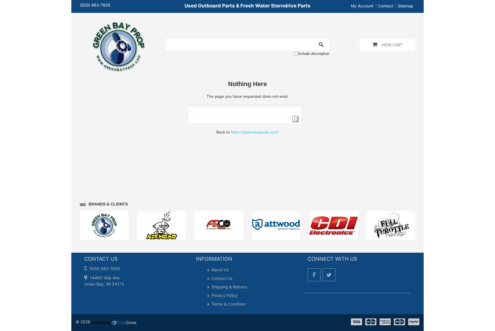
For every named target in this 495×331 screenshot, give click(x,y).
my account (362, 5)
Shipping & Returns (229, 286)
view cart (392, 45)
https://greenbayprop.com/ (255, 132)
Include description (313, 53)
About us (220, 269)
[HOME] (119, 25)
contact (385, 5)
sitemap (405, 5)
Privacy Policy (224, 295)
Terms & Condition (228, 304)
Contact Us (221, 278)
